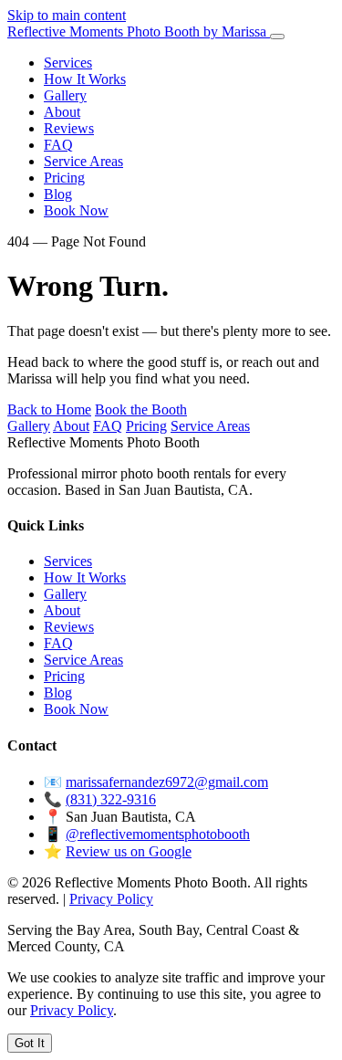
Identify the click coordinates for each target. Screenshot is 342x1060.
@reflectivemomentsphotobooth (158, 834)
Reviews (69, 128)
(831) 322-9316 (111, 799)
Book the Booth (141, 409)
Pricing (64, 177)
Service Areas (83, 161)
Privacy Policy (111, 899)
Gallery (65, 95)
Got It (30, 1043)
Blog (58, 194)
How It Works (85, 79)
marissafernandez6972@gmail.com (167, 782)
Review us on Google (129, 851)
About (62, 112)
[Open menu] (277, 36)
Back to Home (49, 409)
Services (68, 62)
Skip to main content (66, 15)
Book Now (76, 210)
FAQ (58, 144)
